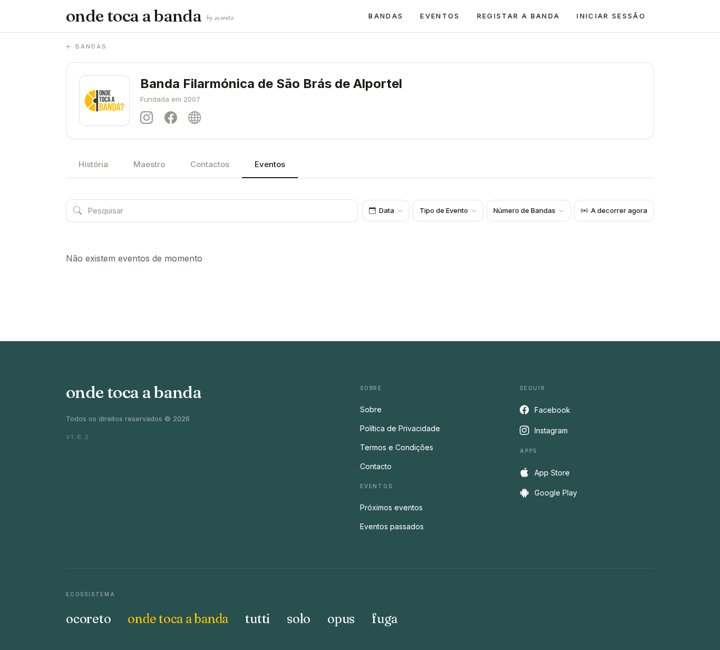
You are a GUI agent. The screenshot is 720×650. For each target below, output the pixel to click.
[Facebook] (173, 117)
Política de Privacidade (400, 428)
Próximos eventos (391, 507)
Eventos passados (392, 526)
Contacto (376, 466)
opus (341, 618)
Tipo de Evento (444, 210)
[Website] (197, 117)
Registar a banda (518, 16)
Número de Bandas (524, 210)
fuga (384, 618)
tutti (257, 618)
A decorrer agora (619, 210)
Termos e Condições (396, 447)
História (93, 164)
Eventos (440, 16)
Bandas (385, 16)
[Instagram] (149, 117)
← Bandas (86, 46)
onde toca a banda (149, 15)
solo (298, 618)
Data (386, 210)
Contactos (209, 164)
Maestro (149, 164)
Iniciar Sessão (611, 16)
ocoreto (88, 618)
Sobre (371, 409)
